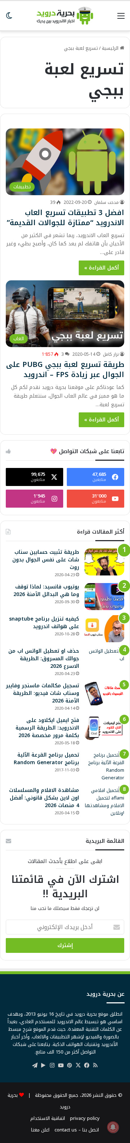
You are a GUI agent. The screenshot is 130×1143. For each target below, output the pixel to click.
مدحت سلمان (106, 202)
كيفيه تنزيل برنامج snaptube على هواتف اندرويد (44, 622)
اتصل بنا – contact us (77, 1129)
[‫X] (78, 1065)
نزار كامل (111, 354)
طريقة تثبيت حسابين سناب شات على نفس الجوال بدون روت (45, 559)
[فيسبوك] (86, 1065)
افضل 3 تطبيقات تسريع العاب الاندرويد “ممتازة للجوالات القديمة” (65, 217)
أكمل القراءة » (101, 268)
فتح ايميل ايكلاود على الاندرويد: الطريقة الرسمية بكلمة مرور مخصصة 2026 (47, 727)
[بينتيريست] (69, 1065)
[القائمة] (121, 18)
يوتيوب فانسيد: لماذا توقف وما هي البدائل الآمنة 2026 (46, 590)
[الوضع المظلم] (9, 18)
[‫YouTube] (60, 1065)
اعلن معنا (40, 1129)
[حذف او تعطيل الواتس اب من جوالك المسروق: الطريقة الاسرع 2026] (104, 660)
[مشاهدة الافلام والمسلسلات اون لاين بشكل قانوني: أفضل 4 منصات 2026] (104, 802)
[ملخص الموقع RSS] (95, 1065)
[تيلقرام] (34, 1065)
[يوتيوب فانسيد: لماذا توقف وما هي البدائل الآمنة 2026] (104, 596)
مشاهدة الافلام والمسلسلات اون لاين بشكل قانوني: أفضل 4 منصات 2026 (44, 797)
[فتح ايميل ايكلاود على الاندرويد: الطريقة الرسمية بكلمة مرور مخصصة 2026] (104, 728)
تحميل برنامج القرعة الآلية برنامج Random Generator (46, 758)
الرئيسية (111, 48)
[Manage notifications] (113, 1127)
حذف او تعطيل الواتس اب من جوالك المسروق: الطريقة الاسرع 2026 (43, 658)
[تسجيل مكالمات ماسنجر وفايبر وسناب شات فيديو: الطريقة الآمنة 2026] (104, 693)
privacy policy (85, 1118)
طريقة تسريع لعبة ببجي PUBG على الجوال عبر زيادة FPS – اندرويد (65, 369)
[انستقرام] (52, 1065)
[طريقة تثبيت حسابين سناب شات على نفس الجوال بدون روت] (104, 561)
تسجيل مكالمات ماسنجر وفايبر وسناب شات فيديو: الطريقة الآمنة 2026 (42, 693)
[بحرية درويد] (65, 15)
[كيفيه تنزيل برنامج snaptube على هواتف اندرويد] (104, 628)
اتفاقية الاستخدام (47, 1118)
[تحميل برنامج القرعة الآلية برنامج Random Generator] (104, 766)
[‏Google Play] (43, 1065)
